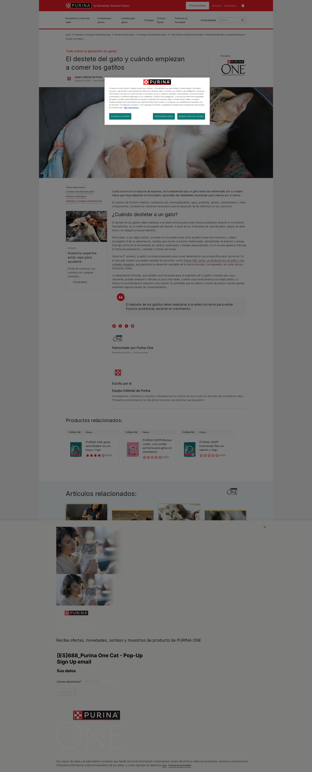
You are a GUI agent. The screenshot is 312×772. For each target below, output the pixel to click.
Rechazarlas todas (164, 116)
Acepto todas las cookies (191, 116)
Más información (131, 107)
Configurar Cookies (120, 116)
